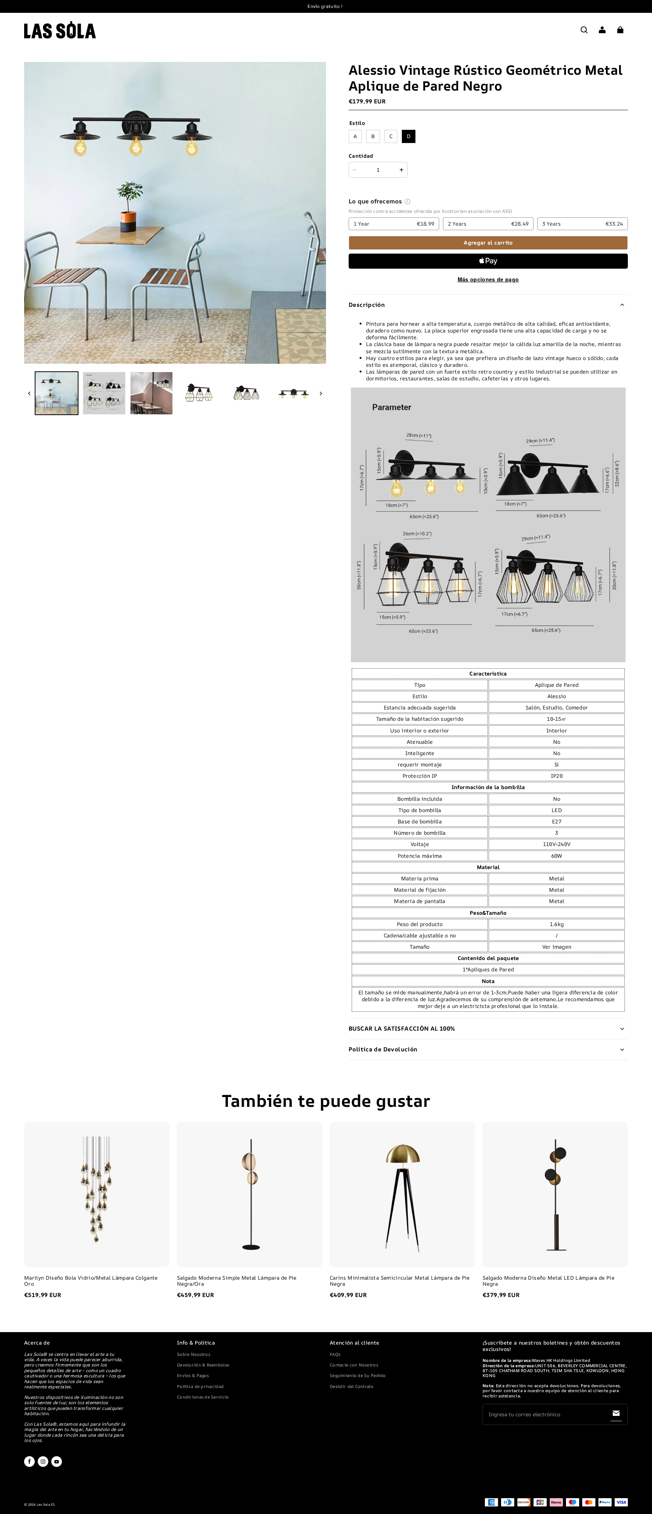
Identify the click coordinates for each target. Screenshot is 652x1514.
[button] (584, 29)
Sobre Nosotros (193, 1354)
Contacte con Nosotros (354, 1365)
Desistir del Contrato (352, 1386)
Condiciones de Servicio (203, 1397)
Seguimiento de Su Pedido (358, 1375)
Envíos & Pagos (193, 1375)
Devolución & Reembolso (203, 1365)
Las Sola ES (46, 1504)
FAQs (335, 1354)
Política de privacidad (200, 1386)
